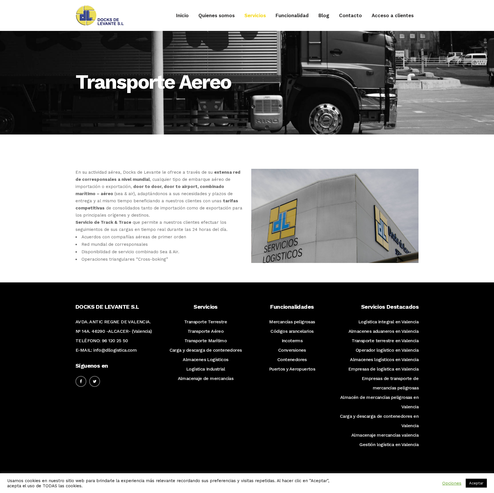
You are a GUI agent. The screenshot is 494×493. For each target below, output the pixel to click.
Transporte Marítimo (205, 340)
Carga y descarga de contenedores (206, 350)
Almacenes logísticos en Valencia (384, 359)
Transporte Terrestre (205, 321)
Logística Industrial (205, 369)
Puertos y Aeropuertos (292, 369)
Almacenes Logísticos (205, 359)
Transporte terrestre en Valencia (385, 340)
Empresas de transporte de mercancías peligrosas (390, 383)
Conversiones (292, 350)
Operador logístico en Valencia (387, 350)
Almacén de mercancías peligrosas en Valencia (379, 402)
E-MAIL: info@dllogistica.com (106, 350)
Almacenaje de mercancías (206, 378)
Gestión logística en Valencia (389, 444)
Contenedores (292, 359)
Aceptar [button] (476, 483)
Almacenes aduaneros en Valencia (383, 331)
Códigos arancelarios (291, 331)
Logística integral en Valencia (388, 321)
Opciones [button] (451, 483)
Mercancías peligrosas (292, 321)
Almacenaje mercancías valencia (385, 435)
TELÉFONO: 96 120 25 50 (101, 340)
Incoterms (292, 340)
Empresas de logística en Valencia (383, 369)
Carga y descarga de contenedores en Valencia (379, 420)
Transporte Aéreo (206, 331)
